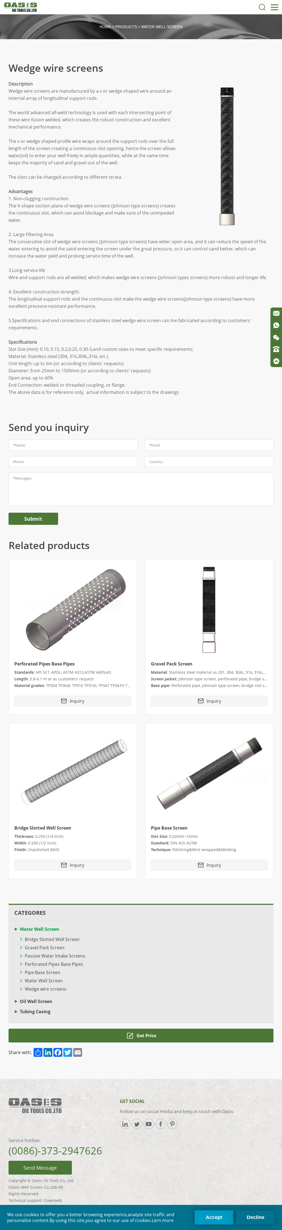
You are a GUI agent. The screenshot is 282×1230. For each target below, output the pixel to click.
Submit (33, 518)
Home (105, 27)
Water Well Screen (162, 27)
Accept (214, 1217)
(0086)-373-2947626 (55, 1150)
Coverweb (53, 1200)
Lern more (162, 1220)
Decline (255, 1217)
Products (126, 27)
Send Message (40, 1167)
